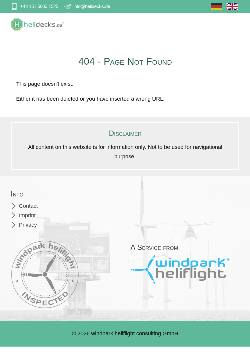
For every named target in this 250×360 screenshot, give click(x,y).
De (216, 9)
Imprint (27, 215)
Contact (28, 206)
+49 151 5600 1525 (39, 6)
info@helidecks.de (91, 6)
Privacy (28, 225)
